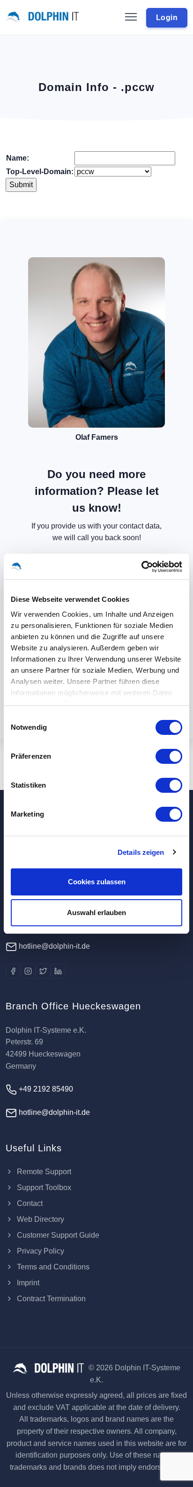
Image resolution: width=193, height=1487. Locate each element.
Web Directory (39, 1219)
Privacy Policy (39, 1251)
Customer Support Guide (57, 1235)
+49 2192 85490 (45, 1089)
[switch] (169, 756)
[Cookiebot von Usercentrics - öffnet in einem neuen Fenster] (141, 567)
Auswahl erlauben (96, 912)
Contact (29, 1203)
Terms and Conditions (52, 1267)
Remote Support (43, 1172)
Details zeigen (141, 852)
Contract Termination (50, 1299)
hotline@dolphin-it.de (53, 946)
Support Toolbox (43, 1187)
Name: (17, 158)
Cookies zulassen (97, 882)
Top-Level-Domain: (40, 172)
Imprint (27, 1283)
